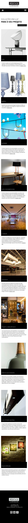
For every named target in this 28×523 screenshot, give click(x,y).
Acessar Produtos (22, 25)
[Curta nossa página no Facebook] (17, 512)
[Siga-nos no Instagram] (11, 512)
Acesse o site (12, 291)
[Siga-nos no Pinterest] (14, 512)
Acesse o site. (23, 65)
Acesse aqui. (9, 107)
